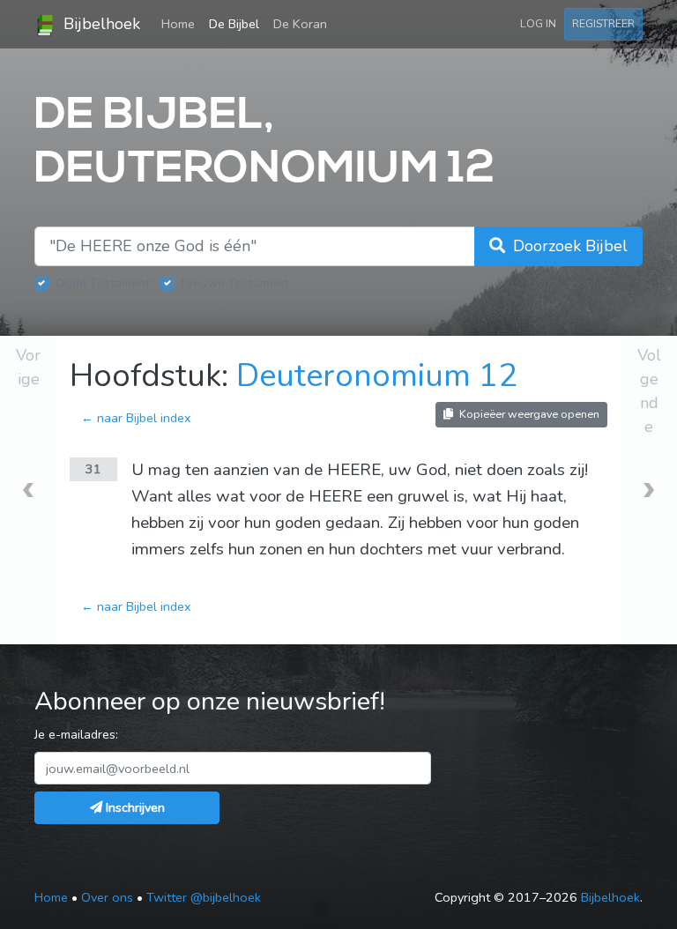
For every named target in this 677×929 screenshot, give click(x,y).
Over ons (107, 897)
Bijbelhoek (99, 23)
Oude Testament (103, 283)
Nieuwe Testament (235, 283)
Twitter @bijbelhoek (203, 897)
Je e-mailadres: (76, 734)
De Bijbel (234, 24)
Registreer (603, 23)
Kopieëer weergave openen (528, 413)
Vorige (28, 367)
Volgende (649, 391)
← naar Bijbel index (136, 418)
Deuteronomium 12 (376, 376)
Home (181, 23)
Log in (538, 23)
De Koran (300, 24)
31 (93, 469)
